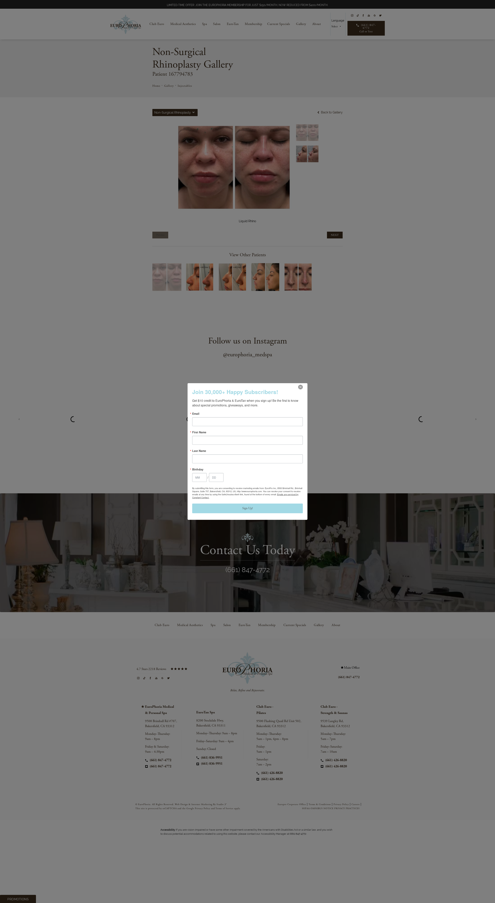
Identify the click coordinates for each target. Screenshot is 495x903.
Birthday (197, 469)
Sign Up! (247, 508)
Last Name (199, 450)
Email (195, 413)
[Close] (300, 387)
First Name (199, 432)
